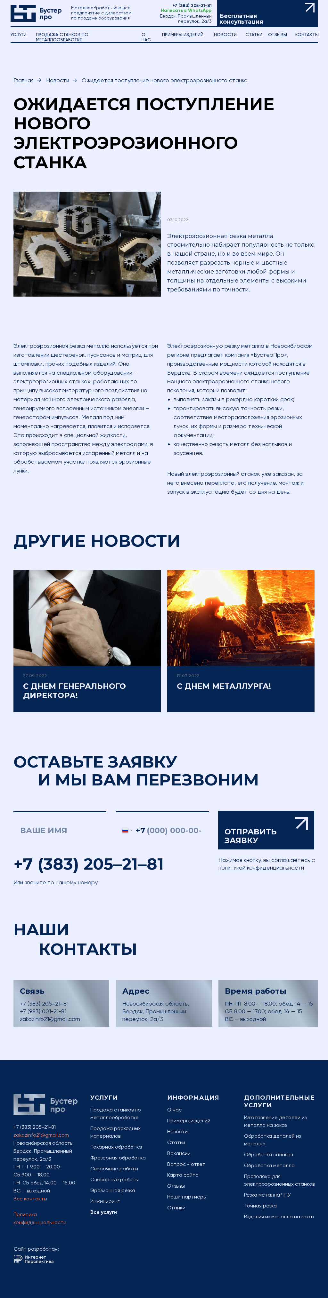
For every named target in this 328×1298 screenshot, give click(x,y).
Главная (23, 80)
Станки (176, 1208)
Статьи (176, 1142)
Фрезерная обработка (118, 1158)
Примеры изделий (182, 34)
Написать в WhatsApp (186, 10)
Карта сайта (183, 1175)
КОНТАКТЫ (307, 34)
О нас (174, 1110)
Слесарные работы (114, 1179)
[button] (267, 13)
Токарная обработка (116, 1147)
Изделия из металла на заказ (279, 1217)
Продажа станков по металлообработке (62, 37)
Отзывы (176, 1186)
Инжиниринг (104, 1201)
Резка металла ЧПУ (267, 1195)
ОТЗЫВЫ (277, 34)
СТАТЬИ (253, 34)
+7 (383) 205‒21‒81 (88, 864)
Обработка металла (269, 1165)
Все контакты (30, 1199)
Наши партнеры (187, 1197)
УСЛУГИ (19, 34)
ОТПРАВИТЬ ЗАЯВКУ (266, 830)
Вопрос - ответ (186, 1164)
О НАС (146, 37)
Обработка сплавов (268, 1154)
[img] (36, 13)
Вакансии (179, 1153)
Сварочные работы (114, 1169)
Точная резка (260, 1206)
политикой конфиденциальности (261, 867)
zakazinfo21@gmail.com (50, 1018)
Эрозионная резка (112, 1190)
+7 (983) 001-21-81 (43, 1011)
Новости (225, 34)
